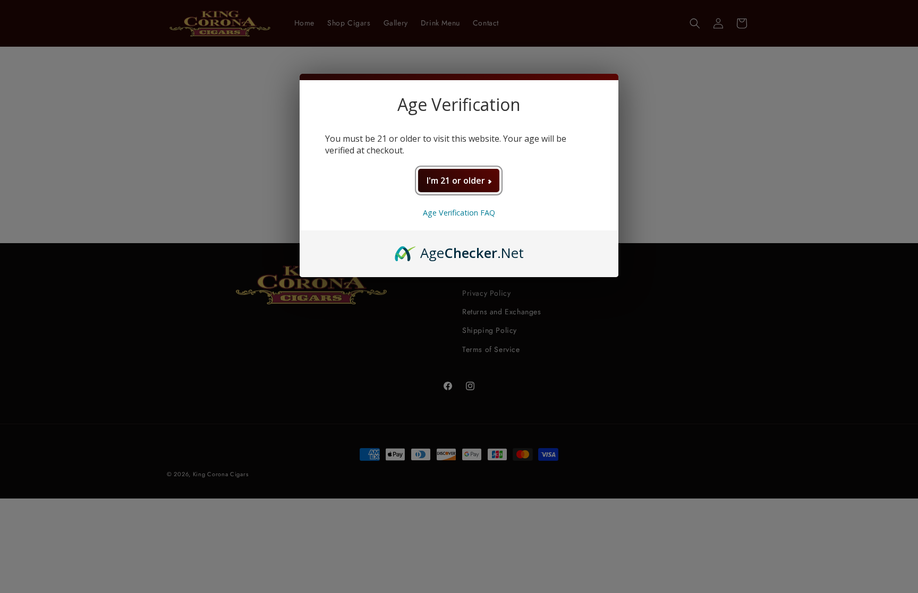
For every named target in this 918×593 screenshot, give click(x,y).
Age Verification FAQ (459, 213)
